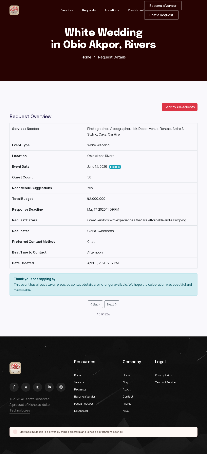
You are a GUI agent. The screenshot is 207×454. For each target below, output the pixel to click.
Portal (77, 375)
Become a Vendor (162, 5)
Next (111, 304)
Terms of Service (165, 382)
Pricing (127, 403)
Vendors (67, 10)
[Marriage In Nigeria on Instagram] (37, 387)
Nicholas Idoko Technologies (30, 407)
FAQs (126, 411)
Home (86, 57)
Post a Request (161, 15)
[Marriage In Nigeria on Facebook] (14, 387)
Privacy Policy (163, 375)
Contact (128, 396)
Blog (125, 382)
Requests (89, 10)
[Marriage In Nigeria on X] (25, 387)
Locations (112, 10)
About (127, 389)
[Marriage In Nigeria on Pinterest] (60, 387)
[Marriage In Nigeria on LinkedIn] (49, 387)
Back (96, 304)
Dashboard (136, 10)
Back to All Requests (180, 107)
